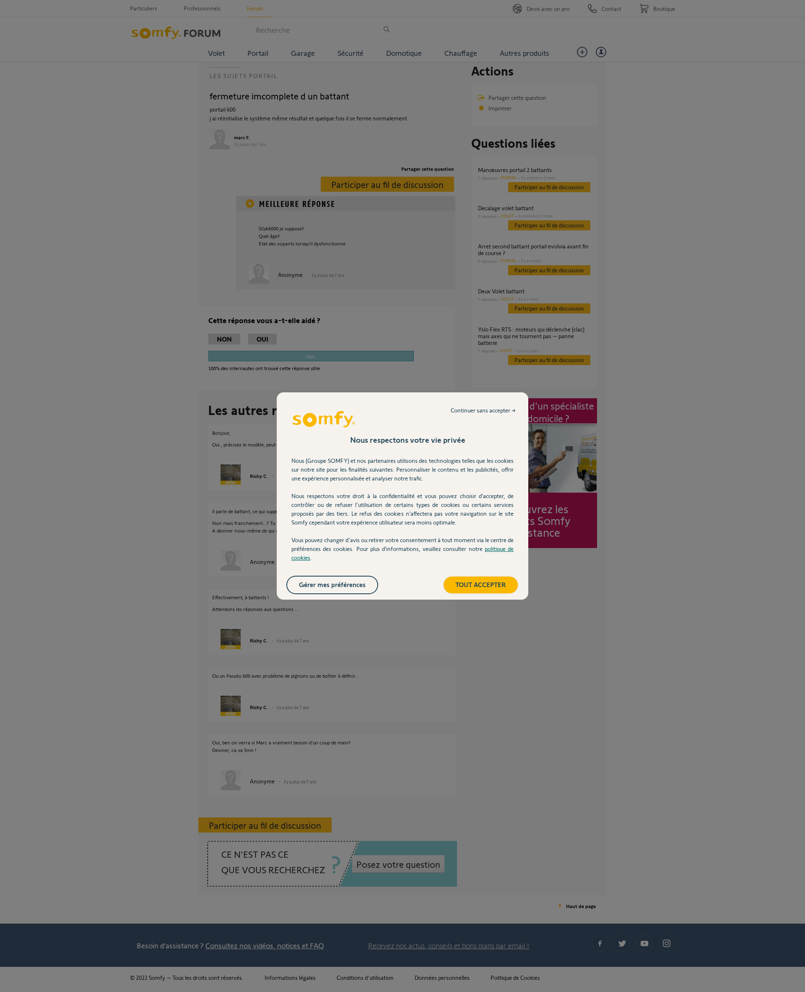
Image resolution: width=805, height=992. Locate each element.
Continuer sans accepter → (483, 410)
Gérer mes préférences (332, 584)
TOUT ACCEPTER (480, 584)
